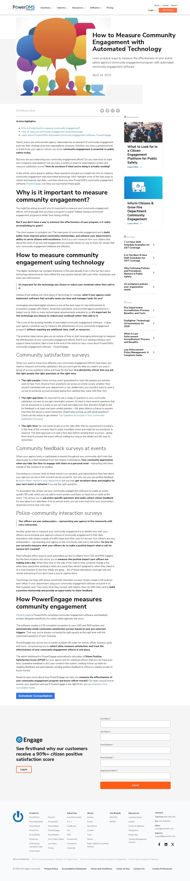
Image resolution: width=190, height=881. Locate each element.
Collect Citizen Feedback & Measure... (144, 859)
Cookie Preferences (162, 868)
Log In (24, 769)
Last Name (105, 732)
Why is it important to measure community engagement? (50, 128)
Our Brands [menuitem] (115, 813)
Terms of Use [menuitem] (123, 868)
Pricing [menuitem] (51, 848)
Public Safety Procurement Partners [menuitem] (98, 845)
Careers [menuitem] (90, 817)
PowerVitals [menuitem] (53, 821)
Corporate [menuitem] (71, 848)
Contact (165, 5)
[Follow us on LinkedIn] (166, 844)
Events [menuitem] (90, 821)
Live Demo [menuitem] (52, 843)
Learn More (133, 167)
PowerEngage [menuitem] (54, 830)
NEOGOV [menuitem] (113, 817)
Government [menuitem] (72, 839)
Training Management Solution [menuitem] (137, 841)
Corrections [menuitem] (72, 843)
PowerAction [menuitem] (34, 851)
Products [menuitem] (34, 813)
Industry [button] (61, 7)
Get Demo (168, 10)
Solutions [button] (45, 7)
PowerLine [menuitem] (33, 839)
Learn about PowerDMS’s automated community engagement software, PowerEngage (66, 135)
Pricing (110, 7)
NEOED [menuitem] (113, 821)
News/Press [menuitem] (92, 826)
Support (174, 5)
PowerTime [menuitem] (34, 830)
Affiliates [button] (95, 7)
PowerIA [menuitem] (51, 817)
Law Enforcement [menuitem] (74, 817)
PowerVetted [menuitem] (53, 826)
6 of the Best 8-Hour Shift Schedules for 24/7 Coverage (135, 258)
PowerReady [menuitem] (34, 835)
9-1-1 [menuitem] (69, 821)
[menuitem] (147, 868)
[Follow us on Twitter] (172, 844)
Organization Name (108, 771)
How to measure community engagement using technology (52, 131)
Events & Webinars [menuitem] (136, 826)
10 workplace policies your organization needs (136, 287)
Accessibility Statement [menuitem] (74, 868)
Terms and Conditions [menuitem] (101, 868)
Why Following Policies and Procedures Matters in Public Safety (137, 272)
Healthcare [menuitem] (71, 826)
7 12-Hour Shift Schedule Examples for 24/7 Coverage (137, 245)
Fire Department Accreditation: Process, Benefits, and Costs (137, 310)
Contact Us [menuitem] (139, 868)
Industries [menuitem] (72, 813)
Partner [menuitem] (90, 839)
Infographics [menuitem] (134, 830)
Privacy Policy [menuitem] (51, 868)
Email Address (106, 745)
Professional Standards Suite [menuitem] (35, 845)
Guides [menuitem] (131, 821)
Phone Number (107, 758)
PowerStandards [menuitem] (36, 821)
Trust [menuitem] (89, 835)
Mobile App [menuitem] (133, 835)
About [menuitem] (90, 813)
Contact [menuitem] (90, 830)
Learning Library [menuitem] (135, 817)
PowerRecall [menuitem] (34, 826)
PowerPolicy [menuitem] (34, 817)
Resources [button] (77, 7)
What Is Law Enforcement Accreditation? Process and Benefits (137, 338)
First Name (105, 719)
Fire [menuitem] (68, 830)
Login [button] (151, 10)
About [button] (156, 5)
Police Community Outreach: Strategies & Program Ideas (55, 859)
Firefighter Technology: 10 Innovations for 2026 (137, 323)
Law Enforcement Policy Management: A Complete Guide (136, 352)
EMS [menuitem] (69, 835)
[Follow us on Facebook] (159, 844)
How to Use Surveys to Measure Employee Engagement (103, 859)
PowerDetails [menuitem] (53, 835)
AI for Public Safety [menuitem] (56, 839)
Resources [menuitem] (134, 813)
